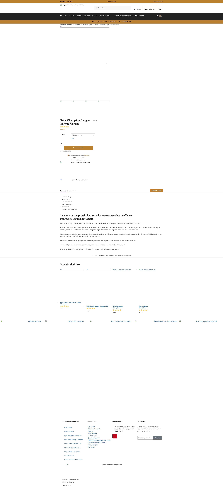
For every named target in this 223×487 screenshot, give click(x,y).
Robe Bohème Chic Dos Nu (72, 451)
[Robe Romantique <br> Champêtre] (124, 286)
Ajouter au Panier (156, 190)
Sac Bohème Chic (69, 455)
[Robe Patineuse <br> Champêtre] (151, 286)
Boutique (77, 24)
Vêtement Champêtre (66, 24)
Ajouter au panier (78, 148)
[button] (64, 127)
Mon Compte (137, 9)
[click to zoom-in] (85, 62)
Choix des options (72, 315)
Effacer (72, 138)
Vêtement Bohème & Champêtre (73, 459)
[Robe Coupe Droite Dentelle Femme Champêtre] (72, 284)
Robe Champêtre (87, 24)
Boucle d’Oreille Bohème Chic (72, 443)
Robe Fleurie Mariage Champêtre (123, 255)
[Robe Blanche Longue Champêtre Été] (98, 286)
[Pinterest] (114, 436)
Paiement (160, 9)
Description (72, 190)
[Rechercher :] (112, 8)
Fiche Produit (64, 190)
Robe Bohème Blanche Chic (72, 447)
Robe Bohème (68, 427)
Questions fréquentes (149, 9)
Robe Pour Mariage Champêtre (72, 435)
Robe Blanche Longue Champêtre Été (97, 306)
